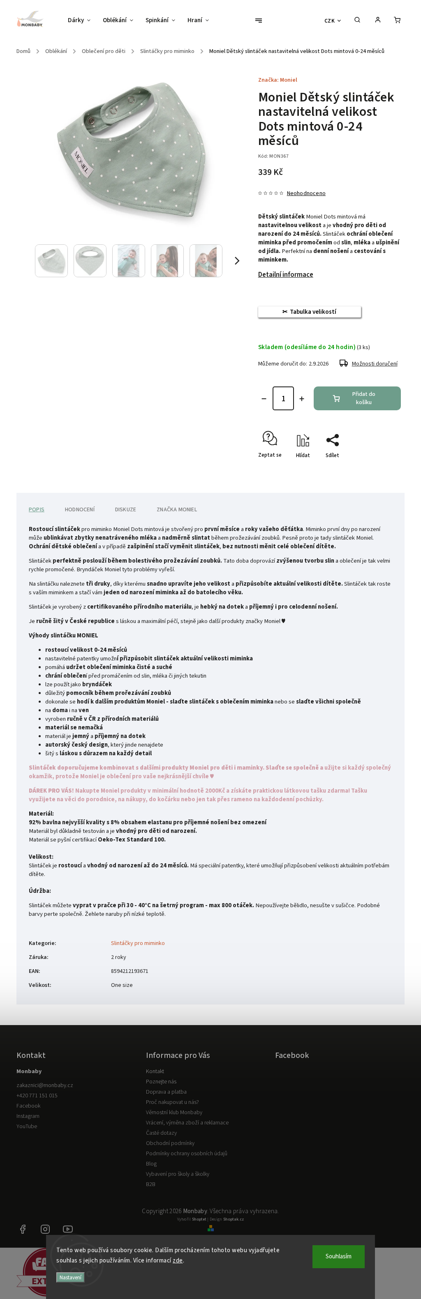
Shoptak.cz (233, 1219)
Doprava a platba (166, 1092)
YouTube (26, 1126)
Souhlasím (339, 1256)
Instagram (27, 1116)
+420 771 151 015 (37, 1096)
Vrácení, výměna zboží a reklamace (187, 1123)
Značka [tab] (177, 510)
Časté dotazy (161, 1133)
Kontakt (155, 1071)
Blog (151, 1164)
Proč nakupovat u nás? (172, 1102)
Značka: (277, 80)
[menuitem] (82, 20)
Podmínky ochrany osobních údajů (186, 1154)
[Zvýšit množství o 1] (301, 398)
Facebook (28, 1106)
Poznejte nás (161, 1082)
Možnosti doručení (375, 364)
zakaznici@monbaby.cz (44, 1085)
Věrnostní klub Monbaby (174, 1112)
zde (178, 1260)
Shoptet (199, 1219)
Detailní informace (285, 275)
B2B (150, 1184)
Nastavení (70, 1277)
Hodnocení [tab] (80, 510)
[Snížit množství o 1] (264, 398)
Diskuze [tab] (125, 510)
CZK (329, 21)
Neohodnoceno (306, 193)
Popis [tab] (36, 510)
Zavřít (375, 470)
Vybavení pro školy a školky (177, 1174)
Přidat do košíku (363, 398)
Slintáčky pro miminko (138, 943)
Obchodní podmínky (170, 1143)
